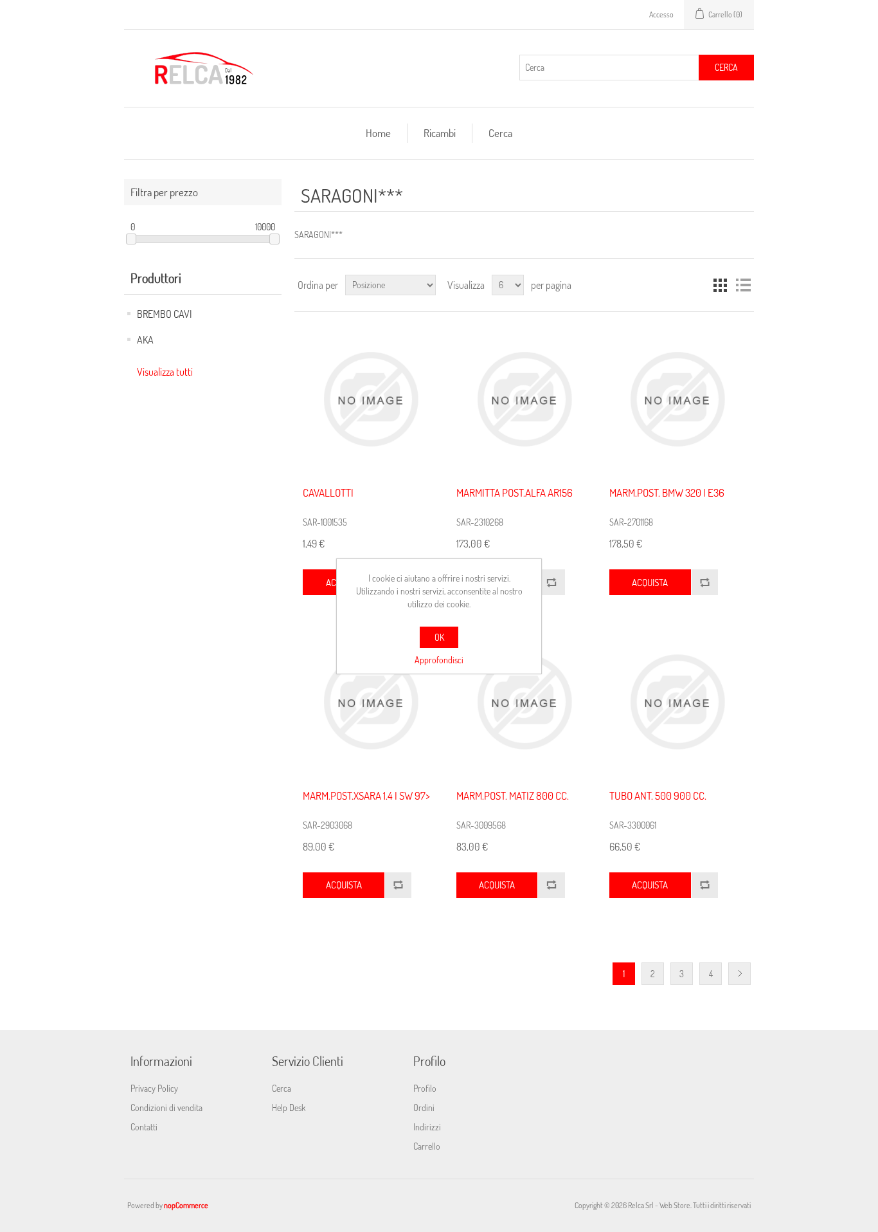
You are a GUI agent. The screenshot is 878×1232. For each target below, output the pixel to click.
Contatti (143, 1126)
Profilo (424, 1088)
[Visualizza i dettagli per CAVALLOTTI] (370, 399)
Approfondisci (439, 659)
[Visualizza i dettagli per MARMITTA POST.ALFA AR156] (524, 399)
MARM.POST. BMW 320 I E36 (666, 492)
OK (439, 637)
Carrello (426, 1146)
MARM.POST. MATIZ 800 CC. (512, 795)
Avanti (739, 973)
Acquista (650, 582)
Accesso (661, 14)
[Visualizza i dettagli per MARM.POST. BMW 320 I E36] (677, 399)
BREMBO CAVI (164, 314)
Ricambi (440, 133)
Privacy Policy (154, 1088)
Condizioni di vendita (166, 1107)
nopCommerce (186, 1205)
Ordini (424, 1107)
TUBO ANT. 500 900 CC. (657, 795)
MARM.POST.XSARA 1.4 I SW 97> (366, 795)
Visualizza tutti (165, 371)
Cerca (726, 67)
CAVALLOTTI (328, 492)
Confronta (550, 582)
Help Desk (288, 1107)
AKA (145, 339)
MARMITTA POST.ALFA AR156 (514, 492)
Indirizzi (427, 1126)
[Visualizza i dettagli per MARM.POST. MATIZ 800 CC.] (524, 701)
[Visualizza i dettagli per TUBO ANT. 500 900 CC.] (677, 701)
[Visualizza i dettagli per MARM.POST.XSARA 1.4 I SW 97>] (370, 701)
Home (378, 133)
